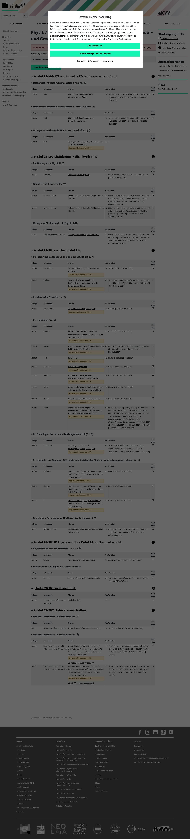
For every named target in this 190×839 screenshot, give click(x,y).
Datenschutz (93, 61)
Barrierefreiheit (106, 61)
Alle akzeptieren (95, 45)
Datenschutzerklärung (60, 35)
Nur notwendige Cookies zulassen (95, 53)
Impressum (81, 61)
